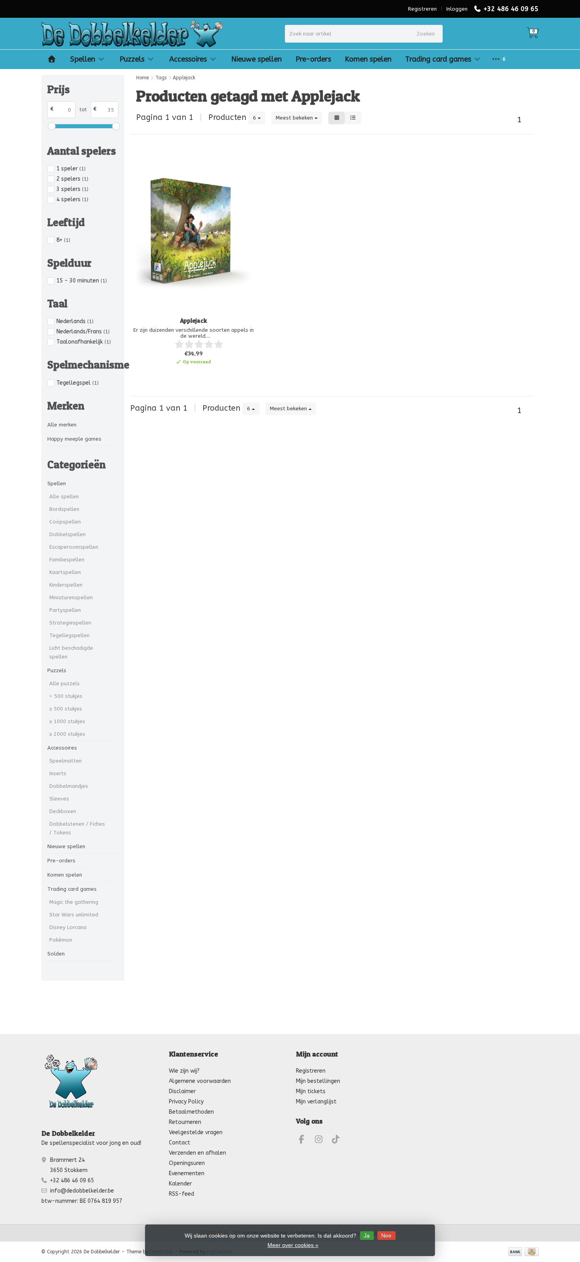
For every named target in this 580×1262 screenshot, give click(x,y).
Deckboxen (62, 811)
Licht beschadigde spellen (71, 652)
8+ (63, 240)
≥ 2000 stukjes (67, 734)
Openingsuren (187, 1163)
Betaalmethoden (191, 1112)
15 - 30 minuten (81, 280)
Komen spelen (368, 59)
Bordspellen (64, 509)
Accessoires (188, 59)
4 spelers (72, 199)
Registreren (422, 9)
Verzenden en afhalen (197, 1153)
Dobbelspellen (67, 534)
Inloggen (457, 9)
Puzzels (132, 59)
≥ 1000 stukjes (67, 721)
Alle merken (62, 425)
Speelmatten (65, 761)
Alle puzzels (64, 683)
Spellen (82, 59)
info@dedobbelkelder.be (82, 1190)
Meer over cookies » (293, 1245)
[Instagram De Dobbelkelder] (322, 1140)
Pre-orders (313, 59)
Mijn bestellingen (318, 1081)
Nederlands (75, 321)
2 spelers (72, 179)
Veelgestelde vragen (196, 1132)
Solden (56, 954)
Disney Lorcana (67, 927)
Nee (386, 1235)
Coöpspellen (65, 522)
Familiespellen (66, 560)
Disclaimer (182, 1091)
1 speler (71, 168)
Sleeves (59, 799)
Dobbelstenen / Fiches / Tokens (77, 828)
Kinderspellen (65, 585)
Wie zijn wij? (184, 1071)
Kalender (180, 1183)
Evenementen (186, 1173)
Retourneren (185, 1122)
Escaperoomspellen (73, 547)
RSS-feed (181, 1194)
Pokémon (60, 940)
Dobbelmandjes (68, 786)
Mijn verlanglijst (316, 1101)
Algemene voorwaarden (200, 1081)
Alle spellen (64, 496)
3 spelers (72, 189)
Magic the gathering (73, 902)
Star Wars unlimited (73, 915)
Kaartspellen (65, 572)
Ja (367, 1235)
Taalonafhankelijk (83, 341)
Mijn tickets (311, 1091)
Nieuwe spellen (256, 59)
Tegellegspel (77, 383)
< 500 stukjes (65, 696)
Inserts (57, 773)
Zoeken (426, 34)
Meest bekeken (295, 118)
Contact (179, 1142)
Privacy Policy (186, 1101)
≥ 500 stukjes (65, 709)
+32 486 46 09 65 (511, 9)
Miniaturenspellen (71, 597)
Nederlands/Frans (83, 331)
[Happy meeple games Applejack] (193, 230)
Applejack (193, 320)
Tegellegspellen (69, 635)
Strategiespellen (70, 623)
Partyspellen (65, 610)
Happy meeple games (74, 439)
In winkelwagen (189, 375)
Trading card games (438, 59)
